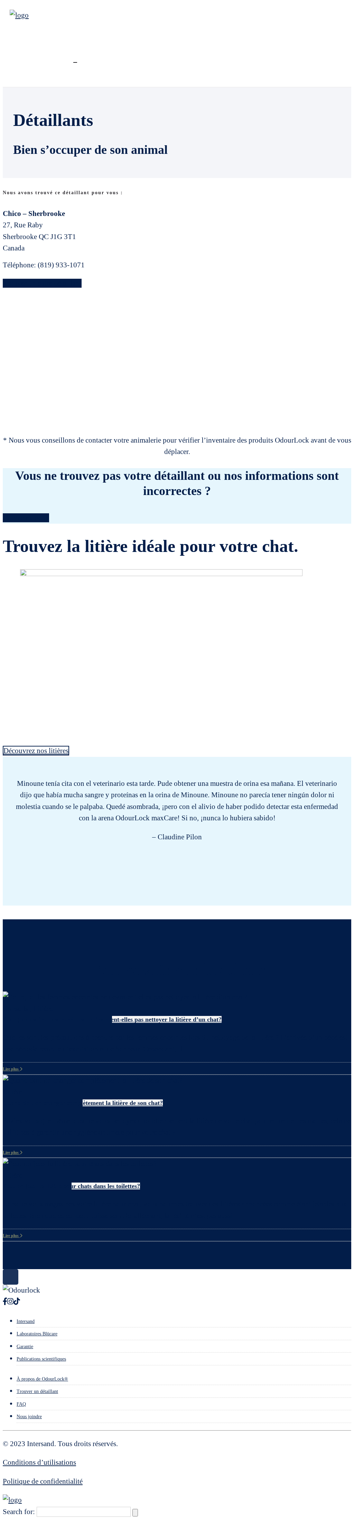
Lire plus (11, 1069)
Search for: (19, 1512)
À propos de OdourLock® (42, 1379)
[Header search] (75, 59)
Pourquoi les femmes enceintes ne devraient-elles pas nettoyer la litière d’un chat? (112, 1019)
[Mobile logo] (12, 1500)
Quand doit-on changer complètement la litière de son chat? (83, 1102)
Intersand (26, 1321)
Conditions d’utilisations (39, 1462)
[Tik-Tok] (16, 1301)
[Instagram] (10, 1301)
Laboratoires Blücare (37, 1333)
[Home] (19, 15)
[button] (3, 761)
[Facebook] (5, 1301)
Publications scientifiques (41, 1359)
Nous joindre (29, 1416)
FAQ (21, 1404)
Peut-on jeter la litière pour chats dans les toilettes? (71, 1186)
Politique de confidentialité (43, 1481)
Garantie (25, 1346)
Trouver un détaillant (37, 1391)
